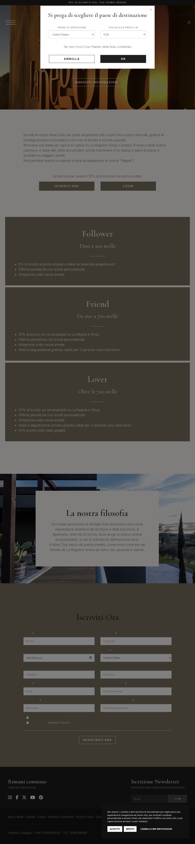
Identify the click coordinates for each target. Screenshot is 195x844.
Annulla (72, 58)
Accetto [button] (115, 829)
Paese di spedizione (72, 27)
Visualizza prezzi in (123, 27)
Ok (123, 58)
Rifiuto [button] (130, 829)
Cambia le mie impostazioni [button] (156, 829)
